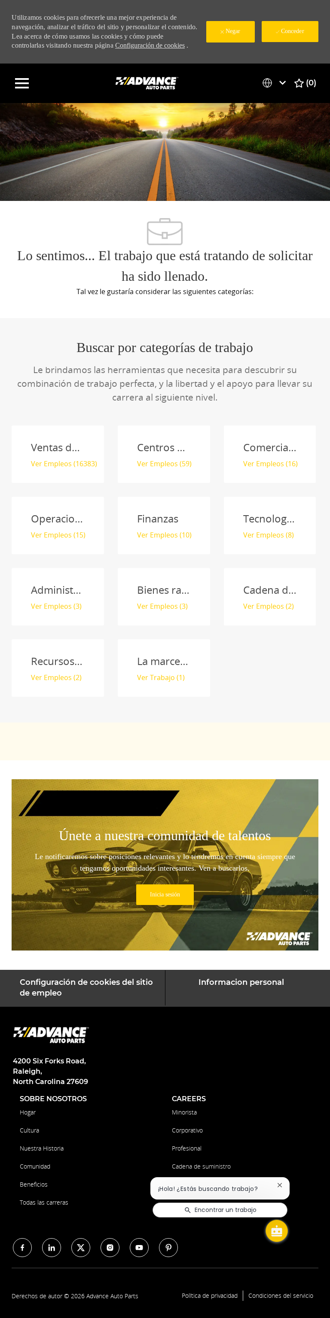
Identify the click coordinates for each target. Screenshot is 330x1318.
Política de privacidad (210, 1296)
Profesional (187, 1148)
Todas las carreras (44, 1202)
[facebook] (22, 1247)
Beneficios (34, 1184)
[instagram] (110, 1247)
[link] (165, 894)
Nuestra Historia (42, 1148)
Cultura (29, 1130)
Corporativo (187, 1130)
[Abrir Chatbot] (277, 1231)
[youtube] (139, 1247)
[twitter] (80, 1247)
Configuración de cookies (150, 45)
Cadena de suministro (201, 1166)
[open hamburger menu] (22, 83)
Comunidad (35, 1166)
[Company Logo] (147, 82)
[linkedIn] (51, 1247)
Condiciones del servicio (280, 1296)
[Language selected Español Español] (276, 83)
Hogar (28, 1112)
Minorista (184, 1112)
